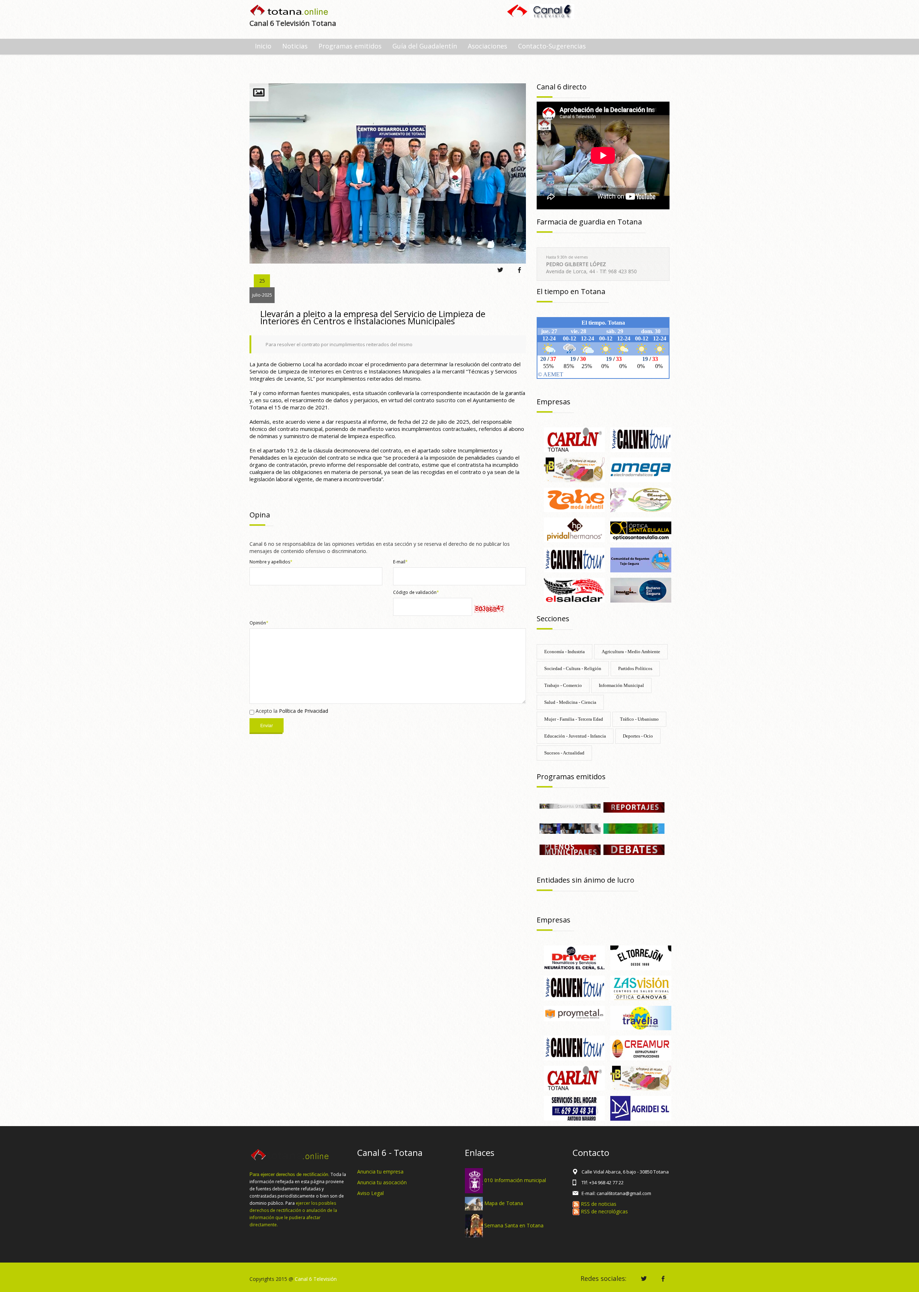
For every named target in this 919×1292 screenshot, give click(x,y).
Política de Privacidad (303, 710)
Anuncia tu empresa (380, 1171)
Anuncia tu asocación (382, 1182)
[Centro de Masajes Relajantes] (640, 499)
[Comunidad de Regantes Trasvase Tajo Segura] (640, 559)
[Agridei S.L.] (640, 1107)
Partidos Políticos (635, 668)
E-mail (400, 562)
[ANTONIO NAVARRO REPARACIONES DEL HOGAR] (574, 1107)
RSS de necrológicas (603, 1211)
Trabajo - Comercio (563, 685)
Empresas (553, 401)
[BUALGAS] (640, 589)
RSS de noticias (597, 1203)
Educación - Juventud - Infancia (575, 736)
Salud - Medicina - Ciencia (570, 702)
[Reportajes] (633, 806)
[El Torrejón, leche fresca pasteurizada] (640, 957)
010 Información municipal (515, 1180)
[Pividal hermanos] (574, 529)
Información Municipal (621, 685)
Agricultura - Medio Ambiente (631, 651)
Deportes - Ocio (638, 736)
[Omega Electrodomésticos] (640, 469)
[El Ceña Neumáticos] (574, 957)
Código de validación (416, 592)
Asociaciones (487, 46)
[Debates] (633, 849)
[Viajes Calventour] (574, 559)
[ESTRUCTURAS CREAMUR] (640, 1047)
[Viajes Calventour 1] (640, 439)
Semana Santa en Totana (514, 1225)
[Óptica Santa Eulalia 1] (640, 529)
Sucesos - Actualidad (564, 753)
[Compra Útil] (570, 805)
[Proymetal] (574, 1012)
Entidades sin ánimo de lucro (585, 880)
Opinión (259, 623)
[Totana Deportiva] (633, 827)
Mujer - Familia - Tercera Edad (573, 719)
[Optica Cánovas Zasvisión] (640, 987)
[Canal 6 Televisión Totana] (289, 11)
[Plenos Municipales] (570, 849)
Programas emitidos (350, 46)
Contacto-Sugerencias (552, 46)
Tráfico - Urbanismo (639, 719)
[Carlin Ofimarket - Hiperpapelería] (574, 439)
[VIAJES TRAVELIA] (640, 1017)
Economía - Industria (564, 651)
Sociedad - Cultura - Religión (572, 668)
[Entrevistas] (570, 827)
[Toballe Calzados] (574, 469)
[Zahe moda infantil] (574, 499)
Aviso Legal (370, 1193)
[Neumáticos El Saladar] (574, 589)
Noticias (295, 46)
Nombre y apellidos (271, 562)
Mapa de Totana (503, 1203)
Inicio (263, 46)
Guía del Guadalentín (424, 46)
